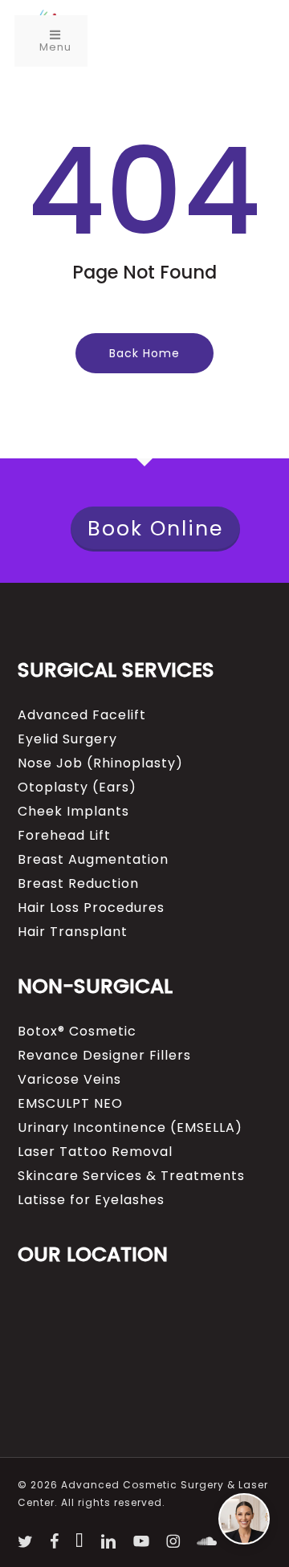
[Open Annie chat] (244, 1519)
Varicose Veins (69, 1080)
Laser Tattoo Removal (95, 1152)
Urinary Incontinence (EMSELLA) (130, 1128)
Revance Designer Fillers (104, 1055)
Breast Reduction (78, 884)
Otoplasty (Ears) (77, 787)
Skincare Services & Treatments (131, 1176)
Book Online (155, 529)
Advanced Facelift (82, 715)
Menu (55, 47)
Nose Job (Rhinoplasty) (100, 763)
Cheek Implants (73, 811)
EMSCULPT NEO (70, 1104)
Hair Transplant (73, 932)
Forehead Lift (64, 836)
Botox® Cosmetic (77, 1031)
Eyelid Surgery (67, 739)
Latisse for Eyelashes (91, 1200)
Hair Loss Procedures (91, 908)
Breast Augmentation (93, 860)
